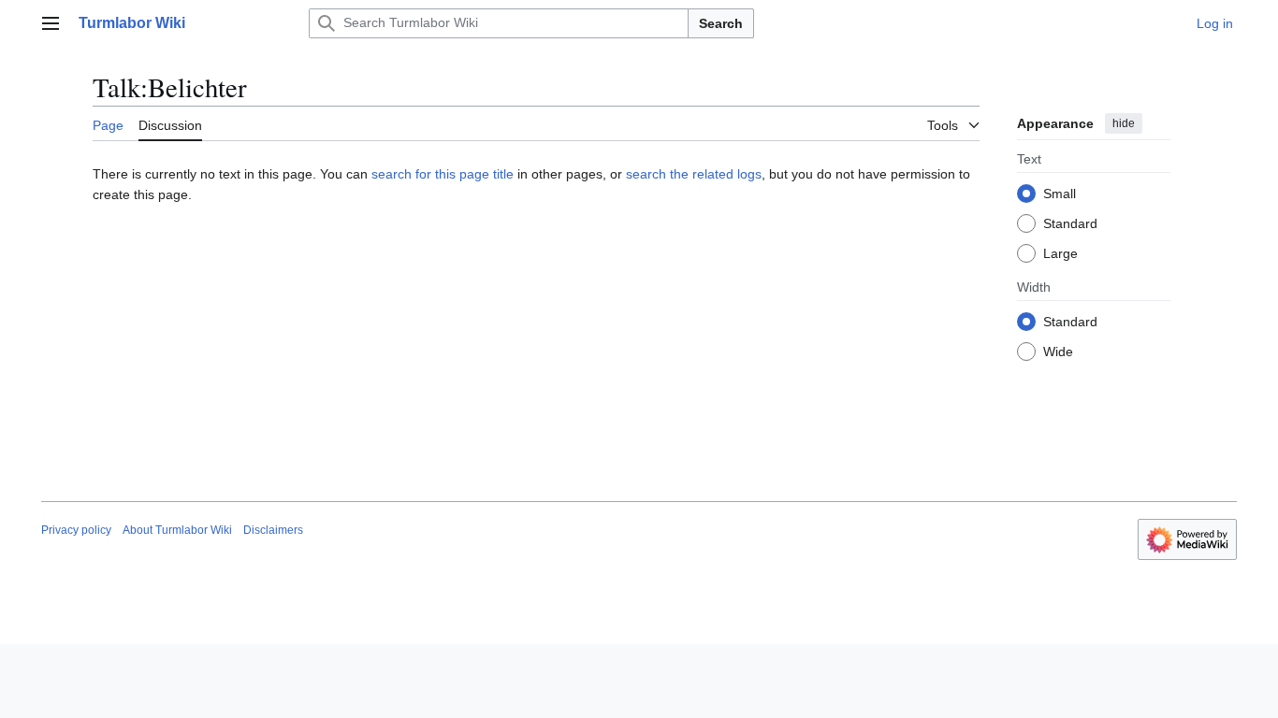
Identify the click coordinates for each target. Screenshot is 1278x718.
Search (721, 23)
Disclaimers (273, 530)
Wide (1058, 351)
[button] (50, 23)
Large (1060, 253)
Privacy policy (76, 530)
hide (1123, 123)
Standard (1070, 223)
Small (1059, 193)
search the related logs (694, 173)
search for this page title (442, 173)
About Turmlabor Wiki (177, 530)
